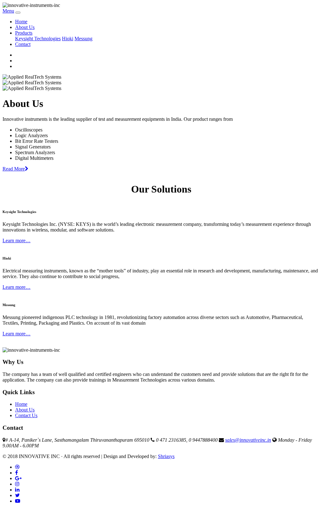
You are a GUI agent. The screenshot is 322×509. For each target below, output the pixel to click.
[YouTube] (17, 501)
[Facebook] (16, 472)
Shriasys (166, 456)
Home (21, 21)
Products (23, 33)
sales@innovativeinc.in (248, 440)
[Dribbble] (17, 467)
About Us (25, 27)
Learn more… (17, 240)
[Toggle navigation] (17, 13)
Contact (23, 44)
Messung (83, 38)
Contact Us (26, 415)
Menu (8, 11)
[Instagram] (17, 484)
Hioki (67, 38)
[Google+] (18, 478)
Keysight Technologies (38, 38)
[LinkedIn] (17, 489)
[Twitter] (17, 495)
